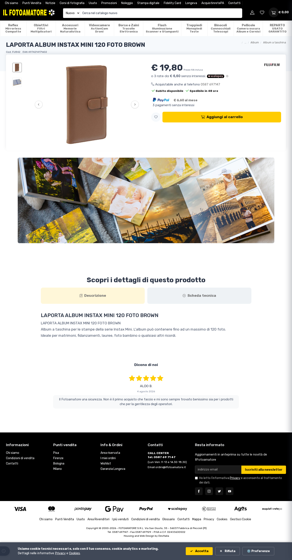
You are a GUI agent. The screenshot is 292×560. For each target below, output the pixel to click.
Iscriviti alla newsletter (263, 465)
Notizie (50, 3)
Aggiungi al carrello (224, 117)
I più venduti (120, 515)
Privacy (235, 473)
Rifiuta (229, 551)
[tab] (93, 296)
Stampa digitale (148, 3)
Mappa (196, 515)
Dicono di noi (146, 365)
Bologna (58, 459)
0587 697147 (210, 84)
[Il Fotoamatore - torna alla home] (29, 12)
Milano (57, 464)
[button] (156, 117)
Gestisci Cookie (240, 515)
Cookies (222, 515)
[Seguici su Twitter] (219, 487)
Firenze (58, 453)
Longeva (191, 3)
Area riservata (110, 448)
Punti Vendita (31, 3)
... (245, 42)
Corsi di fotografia (72, 3)
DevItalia (163, 531)
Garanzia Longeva (112, 464)
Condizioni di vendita (20, 453)
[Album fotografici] (146, 200)
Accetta (201, 551)
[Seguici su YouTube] (229, 487)
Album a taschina (274, 42)
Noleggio (127, 3)
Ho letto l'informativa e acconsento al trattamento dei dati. (240, 476)
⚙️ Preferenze (258, 551)
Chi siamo (11, 3)
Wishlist (105, 459)
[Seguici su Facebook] (199, 487)
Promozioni (109, 3)
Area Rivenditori (98, 515)
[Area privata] (252, 12)
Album (255, 42)
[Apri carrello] (274, 12)
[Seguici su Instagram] (209, 487)
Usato (93, 3)
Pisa (56, 448)
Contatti (234, 3)
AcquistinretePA (212, 3)
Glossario (168, 515)
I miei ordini (108, 453)
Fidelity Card (172, 3)
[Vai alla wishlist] (262, 12)
